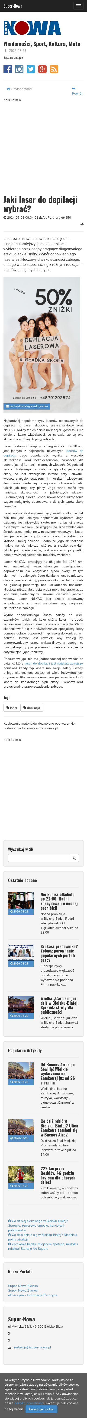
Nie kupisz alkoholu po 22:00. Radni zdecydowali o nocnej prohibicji (59, 901)
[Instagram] (19, 71)
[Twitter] (31, 71)
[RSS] (54, 71)
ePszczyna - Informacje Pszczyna (32, 1295)
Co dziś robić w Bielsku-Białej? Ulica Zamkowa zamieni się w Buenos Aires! (59, 1128)
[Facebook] (7, 71)
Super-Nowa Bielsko (23, 1286)
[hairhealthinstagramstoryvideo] (41, 345)
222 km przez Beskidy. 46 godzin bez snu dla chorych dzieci (58, 1175)
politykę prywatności (29, 1403)
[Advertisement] (43, 145)
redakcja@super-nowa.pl (32, 1347)
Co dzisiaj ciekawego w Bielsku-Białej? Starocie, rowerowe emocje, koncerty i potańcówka (38, 1225)
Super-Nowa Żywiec (23, 1290)
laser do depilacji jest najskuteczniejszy (54, 663)
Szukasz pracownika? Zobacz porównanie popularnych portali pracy (59, 953)
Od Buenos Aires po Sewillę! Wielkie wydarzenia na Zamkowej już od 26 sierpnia (58, 1073)
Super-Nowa (12, 5)
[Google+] (42, 71)
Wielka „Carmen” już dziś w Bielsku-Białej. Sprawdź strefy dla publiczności (60, 1005)
